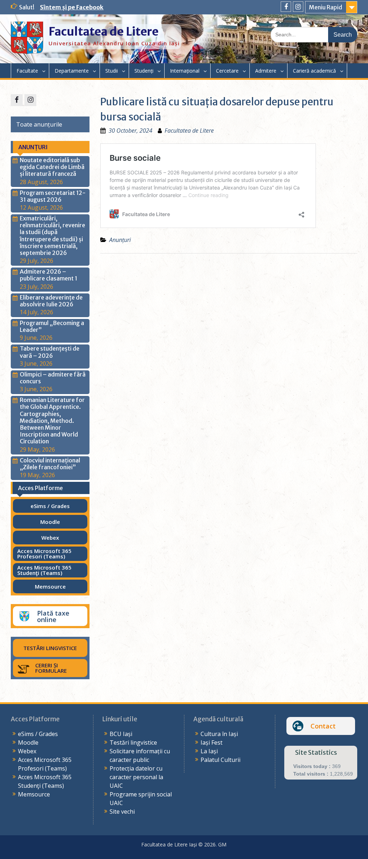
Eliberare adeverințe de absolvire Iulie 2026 (51, 301)
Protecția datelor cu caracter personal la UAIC (136, 777)
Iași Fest (211, 742)
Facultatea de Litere (103, 31)
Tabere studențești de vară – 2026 (49, 352)
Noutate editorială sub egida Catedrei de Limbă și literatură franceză (52, 166)
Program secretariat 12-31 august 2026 (53, 196)
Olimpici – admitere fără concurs (53, 378)
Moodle (28, 742)
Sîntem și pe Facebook (72, 7)
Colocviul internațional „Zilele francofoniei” (50, 464)
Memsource (34, 794)
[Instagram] (298, 6)
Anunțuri (120, 240)
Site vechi (122, 811)
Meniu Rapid (325, 7)
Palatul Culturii (220, 760)
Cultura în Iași (219, 734)
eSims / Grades (38, 734)
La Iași (209, 751)
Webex (27, 751)
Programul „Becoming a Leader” (52, 326)
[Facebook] (286, 6)
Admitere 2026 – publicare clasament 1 (48, 275)
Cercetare (227, 70)
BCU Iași (121, 734)
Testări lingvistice (133, 742)
